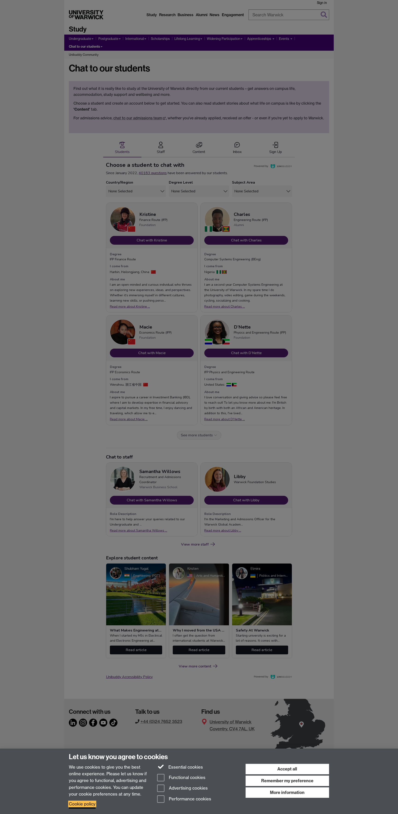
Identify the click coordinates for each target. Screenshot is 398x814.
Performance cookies (189, 799)
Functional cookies (186, 777)
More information (287, 792)
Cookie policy (82, 804)
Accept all (287, 769)
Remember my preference (287, 780)
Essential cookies (185, 767)
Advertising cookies (188, 788)
